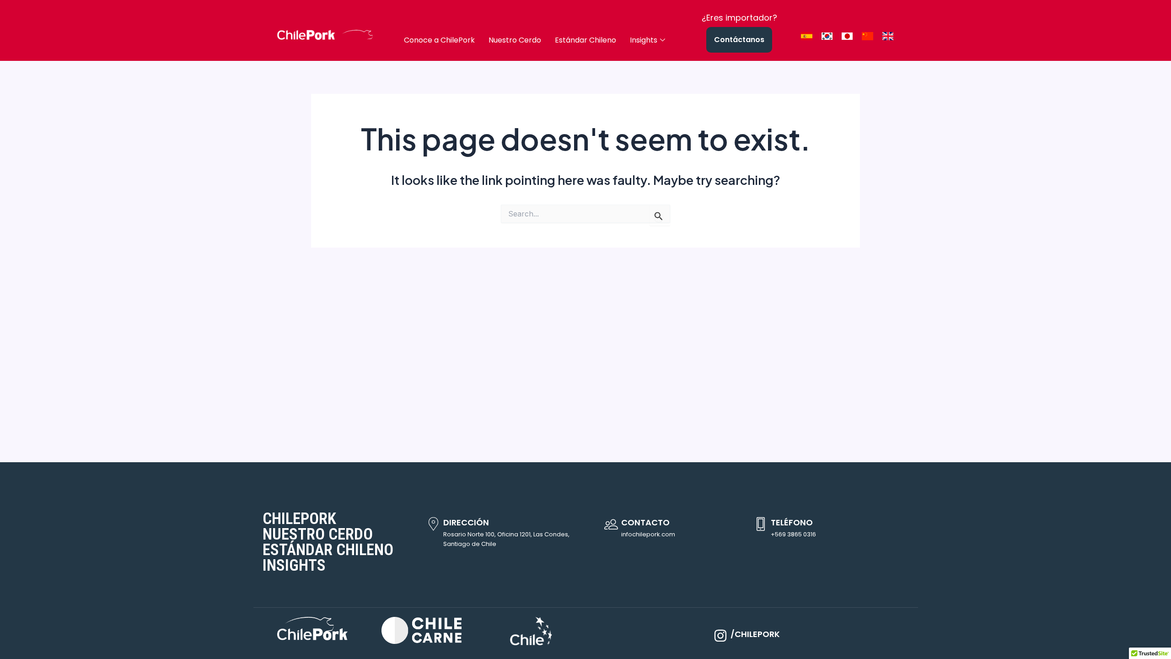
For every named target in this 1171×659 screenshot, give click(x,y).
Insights (643, 40)
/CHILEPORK (755, 634)
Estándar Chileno (585, 40)
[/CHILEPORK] (720, 636)
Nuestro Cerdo (515, 40)
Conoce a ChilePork (439, 40)
